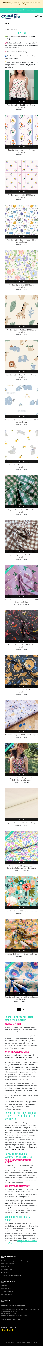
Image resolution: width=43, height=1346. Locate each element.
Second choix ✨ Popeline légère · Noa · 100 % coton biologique (21, 601)
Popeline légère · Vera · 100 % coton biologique (21, 151)
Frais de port (5, 1267)
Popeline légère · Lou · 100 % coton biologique (21, 556)
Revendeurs (5, 1272)
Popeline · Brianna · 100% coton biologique (22, 954)
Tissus (7, 29)
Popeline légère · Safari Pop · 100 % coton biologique (21, 376)
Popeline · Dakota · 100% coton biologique (21, 911)
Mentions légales (6, 1294)
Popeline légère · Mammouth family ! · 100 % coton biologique (21, 421)
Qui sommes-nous (7, 1291)
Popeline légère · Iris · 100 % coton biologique (21, 286)
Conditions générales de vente (11, 1275)
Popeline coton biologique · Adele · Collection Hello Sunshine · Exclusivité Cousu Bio (21, 868)
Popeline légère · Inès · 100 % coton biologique (21, 511)
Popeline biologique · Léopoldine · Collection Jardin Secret (21, 998)
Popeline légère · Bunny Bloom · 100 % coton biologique (21, 466)
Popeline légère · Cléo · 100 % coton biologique (21, 646)
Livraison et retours (7, 1269)
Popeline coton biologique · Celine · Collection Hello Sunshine (21, 779)
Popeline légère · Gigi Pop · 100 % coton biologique (21, 331)
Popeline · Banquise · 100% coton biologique (21, 735)
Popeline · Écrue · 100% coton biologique (21, 823)
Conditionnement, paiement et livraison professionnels (19, 1261)
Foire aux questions (7, 1264)
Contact (4, 1286)
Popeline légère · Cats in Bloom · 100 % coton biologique (21, 241)
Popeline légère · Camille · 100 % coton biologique (21, 106)
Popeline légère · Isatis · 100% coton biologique (21, 691)
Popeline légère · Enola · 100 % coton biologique (21, 196)
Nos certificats (6, 1288)
